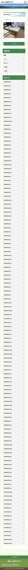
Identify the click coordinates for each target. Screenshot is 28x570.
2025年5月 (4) (7, 141)
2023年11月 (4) (7, 212)
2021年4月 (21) (7, 334)
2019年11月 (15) (8, 401)
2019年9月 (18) (7, 409)
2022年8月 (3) (7, 271)
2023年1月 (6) (7, 251)
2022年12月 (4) (7, 255)
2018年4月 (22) (7, 476)
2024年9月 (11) (7, 172)
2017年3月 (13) (7, 527)
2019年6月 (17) (7, 421)
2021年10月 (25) (8, 310)
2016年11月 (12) (8, 543)
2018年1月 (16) (7, 488)
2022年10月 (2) (7, 263)
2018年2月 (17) (7, 484)
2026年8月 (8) (7, 81)
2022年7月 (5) (7, 275)
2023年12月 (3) (7, 208)
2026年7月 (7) (7, 85)
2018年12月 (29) (8, 444)
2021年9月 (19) (7, 314)
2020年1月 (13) (7, 393)
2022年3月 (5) (7, 291)
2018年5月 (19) (7, 472)
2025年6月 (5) (7, 137)
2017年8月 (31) (7, 508)
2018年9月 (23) (7, 456)
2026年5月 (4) (7, 93)
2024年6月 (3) (7, 184)
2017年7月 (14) (7, 512)
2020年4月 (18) (7, 381)
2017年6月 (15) (7, 515)
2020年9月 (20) (7, 362)
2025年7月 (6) (7, 133)
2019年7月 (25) (7, 417)
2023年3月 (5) (7, 243)
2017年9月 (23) (7, 504)
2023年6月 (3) (7, 231)
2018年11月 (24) (8, 448)
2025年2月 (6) (7, 153)
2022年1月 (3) (7, 299)
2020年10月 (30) (8, 358)
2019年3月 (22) (7, 433)
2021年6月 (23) (7, 326)
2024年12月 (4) (7, 160)
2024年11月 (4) (7, 164)
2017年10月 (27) (8, 500)
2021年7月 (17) (7, 322)
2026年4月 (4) (7, 97)
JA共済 (5, 67)
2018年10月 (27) (8, 452)
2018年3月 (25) (7, 480)
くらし (5, 59)
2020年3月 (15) (7, 385)
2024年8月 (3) (7, 176)
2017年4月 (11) (7, 523)
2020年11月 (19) (8, 354)
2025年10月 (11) (8, 121)
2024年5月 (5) (7, 188)
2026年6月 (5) (7, 89)
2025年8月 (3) (7, 129)
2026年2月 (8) (7, 105)
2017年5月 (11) (7, 519)
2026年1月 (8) (7, 109)
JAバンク (6, 63)
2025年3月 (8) (7, 149)
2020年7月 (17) (7, 369)
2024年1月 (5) (7, 204)
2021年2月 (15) (7, 342)
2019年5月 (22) (7, 425)
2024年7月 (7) (7, 180)
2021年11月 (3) (7, 306)
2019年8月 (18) (7, 413)
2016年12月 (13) (8, 539)
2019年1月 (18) (7, 440)
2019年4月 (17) (7, 429)
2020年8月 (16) (7, 366)
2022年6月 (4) (7, 279)
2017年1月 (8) (7, 535)
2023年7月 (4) (7, 227)
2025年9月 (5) (7, 125)
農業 (5, 55)
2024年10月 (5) (7, 168)
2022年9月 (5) (7, 267)
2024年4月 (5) (7, 192)
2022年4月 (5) (7, 287)
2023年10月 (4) (7, 216)
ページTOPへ (14, 557)
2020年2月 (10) (7, 389)
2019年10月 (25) (8, 405)
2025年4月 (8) (7, 145)
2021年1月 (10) (7, 346)
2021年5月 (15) (7, 330)
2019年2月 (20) (7, 437)
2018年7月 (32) (7, 464)
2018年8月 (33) (7, 460)
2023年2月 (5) (7, 247)
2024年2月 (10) (7, 200)
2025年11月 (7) (7, 117)
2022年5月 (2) (7, 283)
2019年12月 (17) (8, 397)
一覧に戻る (14, 43)
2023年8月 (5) (7, 223)
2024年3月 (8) (7, 196)
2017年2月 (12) (7, 531)
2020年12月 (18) (8, 350)
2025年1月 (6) (7, 156)
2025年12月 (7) (7, 113)
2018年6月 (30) (7, 468)
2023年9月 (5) (7, 220)
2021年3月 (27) (7, 338)
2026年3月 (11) (7, 101)
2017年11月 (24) (8, 496)
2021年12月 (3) (7, 302)
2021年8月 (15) (7, 318)
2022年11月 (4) (7, 259)
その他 (5, 71)
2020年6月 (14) (7, 373)
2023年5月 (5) (7, 235)
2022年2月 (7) (7, 295)
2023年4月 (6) (7, 239)
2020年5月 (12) (7, 377)
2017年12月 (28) (8, 492)
